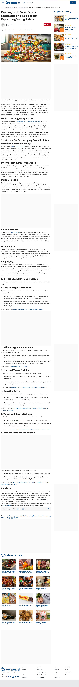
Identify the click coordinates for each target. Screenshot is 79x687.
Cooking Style (24, 677)
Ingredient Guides (41, 677)
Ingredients (24, 669)
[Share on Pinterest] (47, 24)
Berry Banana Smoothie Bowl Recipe (22, 408)
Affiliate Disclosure (69, 672)
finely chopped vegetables (18, 298)
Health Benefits (14, 30)
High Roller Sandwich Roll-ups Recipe (40, 429)
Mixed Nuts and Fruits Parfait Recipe (21, 387)
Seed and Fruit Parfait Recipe (38, 387)
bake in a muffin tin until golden (24, 479)
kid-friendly (44, 499)
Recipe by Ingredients (41, 672)
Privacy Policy (57, 677)
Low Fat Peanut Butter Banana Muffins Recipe (24, 482)
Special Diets (31, 30)
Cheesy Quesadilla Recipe (35, 309)
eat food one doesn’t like (18, 146)
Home (2, 7)
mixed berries (24, 397)
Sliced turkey (15, 420)
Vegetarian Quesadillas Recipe (20, 309)
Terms (66, 674)
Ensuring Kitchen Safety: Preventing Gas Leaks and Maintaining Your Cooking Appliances (26, 517)
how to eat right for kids (13, 232)
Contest (67, 669)
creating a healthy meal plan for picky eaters (28, 121)
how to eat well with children (14, 102)
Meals (23, 667)
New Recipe (39, 669)
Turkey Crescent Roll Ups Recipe (20, 429)
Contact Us (67, 667)
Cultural (8, 30)
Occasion (23, 672)
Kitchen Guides (20, 7)
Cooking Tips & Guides (10, 7)
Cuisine (23, 674)
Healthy (39, 667)
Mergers (56, 672)
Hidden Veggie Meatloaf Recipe (19, 366)
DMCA (56, 674)
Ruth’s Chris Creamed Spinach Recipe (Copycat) (70, 29)
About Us (56, 667)
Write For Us (57, 669)
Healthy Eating (7, 505)
